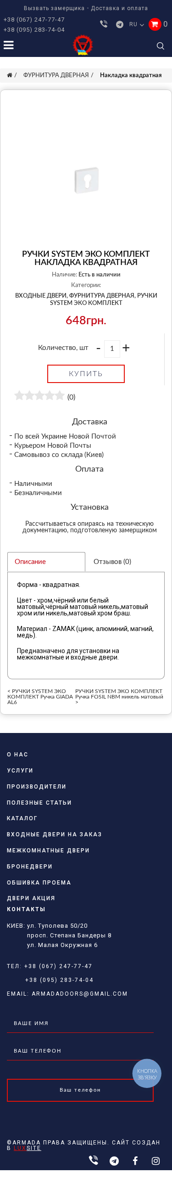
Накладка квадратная (131, 76)
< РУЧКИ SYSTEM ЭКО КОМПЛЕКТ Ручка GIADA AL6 (40, 696)
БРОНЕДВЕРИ (30, 866)
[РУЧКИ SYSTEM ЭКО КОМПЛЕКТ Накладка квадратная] (86, 180)
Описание (30, 561)
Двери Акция (31, 898)
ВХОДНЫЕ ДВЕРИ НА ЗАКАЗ (54, 834)
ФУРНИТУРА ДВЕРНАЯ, (102, 296)
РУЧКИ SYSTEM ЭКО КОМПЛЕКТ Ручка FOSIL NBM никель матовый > (119, 696)
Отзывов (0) (112, 561)
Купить (86, 374)
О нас (17, 754)
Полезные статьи (39, 803)
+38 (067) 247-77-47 (34, 19)
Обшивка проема (39, 882)
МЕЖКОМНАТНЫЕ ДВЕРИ (48, 850)
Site (27, 1148)
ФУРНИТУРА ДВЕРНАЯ (56, 76)
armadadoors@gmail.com (80, 994)
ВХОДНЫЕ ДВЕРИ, (41, 296)
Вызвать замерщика (54, 8)
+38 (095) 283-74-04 (34, 29)
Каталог (22, 818)
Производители (37, 786)
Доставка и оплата (119, 8)
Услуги (20, 770)
